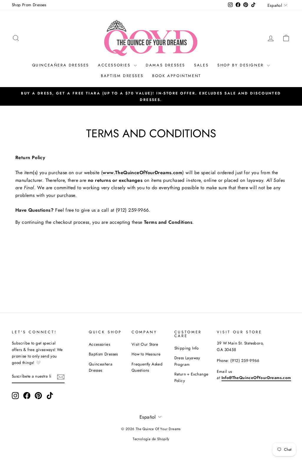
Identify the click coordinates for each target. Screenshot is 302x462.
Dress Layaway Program (187, 361)
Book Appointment (176, 76)
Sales (201, 65)
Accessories (115, 65)
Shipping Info (186, 348)
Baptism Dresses (122, 76)
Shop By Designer (241, 65)
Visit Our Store (145, 344)
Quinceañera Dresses (60, 65)
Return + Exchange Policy (191, 377)
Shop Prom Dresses (29, 5)
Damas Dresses (165, 65)
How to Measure (146, 354)
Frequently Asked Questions (147, 367)
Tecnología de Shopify (151, 439)
